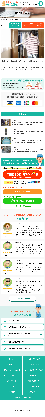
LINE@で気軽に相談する (24, 201)
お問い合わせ (33, 392)
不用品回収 (11, 364)
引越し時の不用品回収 (11, 369)
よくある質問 (33, 386)
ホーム (11, 358)
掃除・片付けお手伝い (34, 369)
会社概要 (11, 392)
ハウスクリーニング (11, 375)
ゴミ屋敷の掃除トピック (15, 24)
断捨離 (24, 25)
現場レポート (11, 380)
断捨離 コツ (32, 24)
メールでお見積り (24, 191)
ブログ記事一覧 (9, 19)
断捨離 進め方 (40, 24)
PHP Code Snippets (18, 410)
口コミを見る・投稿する (22, 298)
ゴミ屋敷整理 (33, 364)
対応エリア (11, 386)
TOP (2, 19)
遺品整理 (33, 375)
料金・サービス (33, 358)
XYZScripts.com (27, 410)
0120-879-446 (25, 174)
